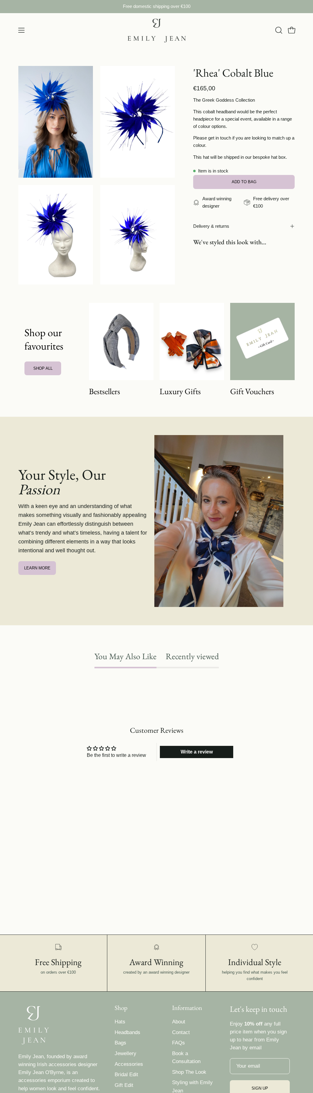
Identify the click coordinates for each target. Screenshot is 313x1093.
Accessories (129, 1064)
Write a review (197, 751)
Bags (120, 1043)
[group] (156, 6)
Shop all (43, 368)
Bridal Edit (126, 1074)
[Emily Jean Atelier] (156, 30)
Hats (120, 1022)
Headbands (127, 1032)
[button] (278, 30)
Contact (181, 1032)
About (178, 1022)
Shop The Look (189, 1072)
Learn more (37, 568)
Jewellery (125, 1053)
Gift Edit (124, 1085)
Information (187, 1008)
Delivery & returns (211, 226)
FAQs (178, 1043)
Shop (121, 1008)
